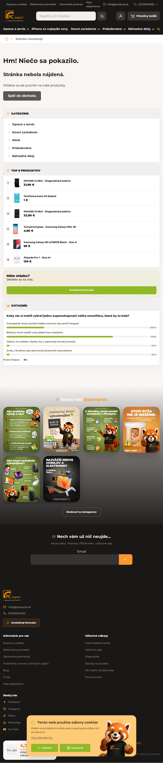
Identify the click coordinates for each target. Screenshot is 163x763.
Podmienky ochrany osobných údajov (26, 663)
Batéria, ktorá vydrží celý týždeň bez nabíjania (35, 332)
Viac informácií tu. (42, 737)
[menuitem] (15, 29)
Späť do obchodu (22, 96)
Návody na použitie (96, 663)
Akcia (16, 140)
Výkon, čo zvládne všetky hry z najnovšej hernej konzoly (41, 341)
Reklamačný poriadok (43, 4)
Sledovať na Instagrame (81, 511)
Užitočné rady (93, 649)
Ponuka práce (93, 677)
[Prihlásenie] (120, 16)
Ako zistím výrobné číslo (99, 670)
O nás (6, 677)
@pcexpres (95, 399)
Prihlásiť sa (125, 559)
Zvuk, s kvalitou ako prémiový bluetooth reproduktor (39, 350)
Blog (6, 670)
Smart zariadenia (24, 132)
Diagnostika (92, 656)
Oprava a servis (23, 124)
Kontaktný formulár (81, 289)
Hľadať (101, 16)
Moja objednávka (13, 683)
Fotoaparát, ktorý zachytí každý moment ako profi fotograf (43, 323)
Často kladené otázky (98, 642)
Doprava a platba (16, 4)
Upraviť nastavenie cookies (145, 754)
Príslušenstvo (21, 148)
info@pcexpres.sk (19, 607)
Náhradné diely (23, 156)
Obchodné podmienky (72, 4)
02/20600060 (17, 613)
